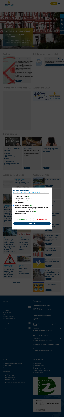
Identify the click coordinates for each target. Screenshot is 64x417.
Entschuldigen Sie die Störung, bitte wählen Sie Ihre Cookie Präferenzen (31, 193)
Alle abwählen (42, 219)
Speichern (32, 223)
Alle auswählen (22, 219)
